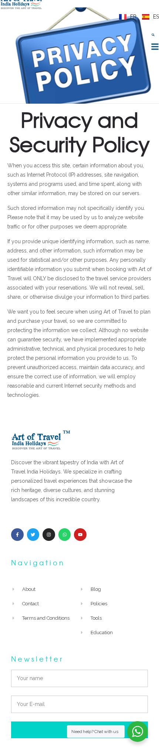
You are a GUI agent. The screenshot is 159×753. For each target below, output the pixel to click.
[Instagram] (49, 534)
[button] (153, 35)
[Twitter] (33, 534)
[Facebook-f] (17, 534)
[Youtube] (80, 534)
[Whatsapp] (64, 534)
